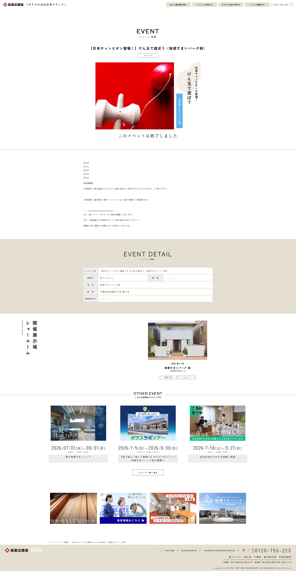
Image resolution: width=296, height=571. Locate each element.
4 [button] (146, 525)
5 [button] (150, 525)
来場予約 (168, 377)
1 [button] (136, 525)
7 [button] (157, 525)
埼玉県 (247, 556)
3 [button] (143, 525)
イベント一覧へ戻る (148, 472)
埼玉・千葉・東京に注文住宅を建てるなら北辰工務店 (251, 568)
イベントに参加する (204, 4)
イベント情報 (62, 542)
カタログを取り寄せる (231, 4)
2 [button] (139, 525)
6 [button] (153, 525)
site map (169, 550)
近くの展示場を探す (178, 4)
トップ (51, 542)
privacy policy (189, 550)
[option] (177, 350)
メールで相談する (257, 4)
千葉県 (257, 556)
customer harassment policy (219, 550)
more (187, 377)
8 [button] (160, 525)
